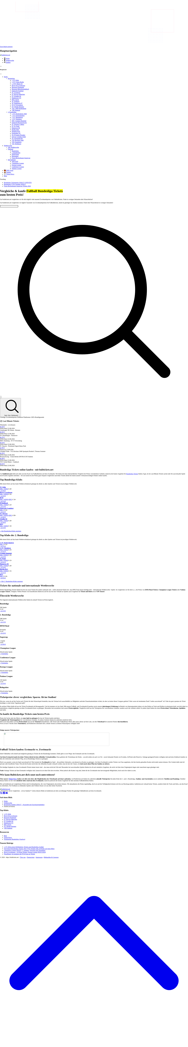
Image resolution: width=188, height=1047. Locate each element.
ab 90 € (2, 448)
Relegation (15, 156)
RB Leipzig (15, 100)
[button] (1, 397)
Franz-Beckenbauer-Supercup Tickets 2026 (17, 186)
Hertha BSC (15, 130)
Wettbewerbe (9, 60)
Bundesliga (11, 78)
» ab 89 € (3, 517)
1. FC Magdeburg (17, 117)
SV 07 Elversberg (17, 105)
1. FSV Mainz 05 (17, 84)
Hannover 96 (16, 128)
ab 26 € (2, 432)
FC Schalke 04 (16, 96)
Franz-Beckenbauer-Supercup (21, 158)
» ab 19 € (3, 546)
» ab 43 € (3, 562)
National (10, 149)
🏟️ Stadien (7, 172)
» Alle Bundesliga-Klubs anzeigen (10, 531)
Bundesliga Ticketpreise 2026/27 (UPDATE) (18, 182)
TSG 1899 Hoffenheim (19, 108)
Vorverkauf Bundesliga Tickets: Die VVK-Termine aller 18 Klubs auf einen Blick (29, 849)
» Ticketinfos (4, 654)
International (12, 160)
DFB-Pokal (15, 154)
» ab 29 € (3, 557)
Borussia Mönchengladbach (20, 89)
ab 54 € (2, 442)
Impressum (39, 857)
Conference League (18, 167)
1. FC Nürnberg (17, 119)
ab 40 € (2, 458)
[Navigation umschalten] (1, 66)
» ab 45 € (3, 551)
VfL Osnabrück (16, 142)
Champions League (18, 163)
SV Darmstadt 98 (17, 138)
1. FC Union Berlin (18, 82)
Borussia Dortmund (18, 87)
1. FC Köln (15, 80)
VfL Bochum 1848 (18, 140)
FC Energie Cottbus (18, 124)
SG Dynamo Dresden (18, 135)
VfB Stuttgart (16, 110)
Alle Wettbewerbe (13, 147)
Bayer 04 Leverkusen (18, 85)
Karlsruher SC (16, 133)
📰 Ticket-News (9, 174)
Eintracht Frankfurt (18, 91)
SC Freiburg (15, 101)
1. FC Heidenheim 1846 (19, 114)
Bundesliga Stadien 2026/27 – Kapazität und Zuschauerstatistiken (24, 805)
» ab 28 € (3, 567)
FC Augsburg (16, 92)
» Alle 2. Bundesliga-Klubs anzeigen (11, 581)
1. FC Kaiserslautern (18, 115)
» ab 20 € (3, 496)
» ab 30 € (3, 683)
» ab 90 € (3, 644)
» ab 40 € (3, 491)
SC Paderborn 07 (17, 103)
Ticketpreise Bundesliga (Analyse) (14, 839)
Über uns (23, 857)
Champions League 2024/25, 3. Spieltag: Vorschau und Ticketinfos (24, 850)
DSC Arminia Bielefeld (19, 121)
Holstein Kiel (16, 131)
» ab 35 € (3, 573)
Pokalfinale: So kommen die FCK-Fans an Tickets (19, 854)
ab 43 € (2, 464)
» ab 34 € (3, 501)
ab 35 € (2, 437)
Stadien (7, 62)
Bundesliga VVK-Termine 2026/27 (15, 184)
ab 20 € (2, 426)
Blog (5, 176)
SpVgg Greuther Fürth (19, 137)
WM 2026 (15, 161)
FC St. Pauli (15, 126)
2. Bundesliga (12, 112)
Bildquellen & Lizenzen (51, 857)
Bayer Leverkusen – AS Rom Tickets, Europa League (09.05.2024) (25, 852)
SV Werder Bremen (18, 107)
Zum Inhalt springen (6, 46)
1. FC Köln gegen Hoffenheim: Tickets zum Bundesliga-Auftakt (24, 847)
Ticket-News (13, 779)
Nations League (17, 168)
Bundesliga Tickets (132, 474)
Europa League (16, 165)
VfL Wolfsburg (16, 144)
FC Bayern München (18, 94)
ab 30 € (2, 453)
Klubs (7, 58)
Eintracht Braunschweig (19, 122)
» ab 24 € (3, 506)
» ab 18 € (3, 528)
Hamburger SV (16, 98)
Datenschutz (30, 857)
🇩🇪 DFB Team (8, 170)
